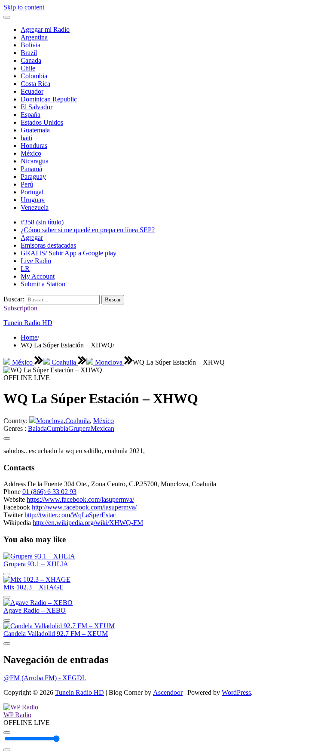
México (31, 153)
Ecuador (32, 91)
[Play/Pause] (6, 732)
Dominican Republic (49, 99)
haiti (26, 137)
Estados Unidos (42, 122)
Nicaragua (35, 161)
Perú (27, 184)
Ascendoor (168, 692)
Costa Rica (35, 83)
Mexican (102, 428)
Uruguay (33, 199)
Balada (37, 428)
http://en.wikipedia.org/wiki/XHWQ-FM (88, 522)
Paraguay (33, 176)
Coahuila (64, 362)
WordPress (236, 692)
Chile (28, 68)
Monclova (108, 362)
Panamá (31, 168)
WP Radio (17, 714)
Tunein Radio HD (27, 322)
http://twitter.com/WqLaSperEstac (70, 515)
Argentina (34, 37)
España (30, 114)
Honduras (34, 145)
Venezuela (35, 207)
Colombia (34, 76)
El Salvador (36, 106)
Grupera (79, 428)
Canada (31, 60)
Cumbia (57, 428)
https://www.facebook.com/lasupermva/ (80, 499)
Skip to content (23, 7)
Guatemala (35, 130)
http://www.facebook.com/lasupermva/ (84, 507)
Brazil (29, 52)
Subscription (20, 308)
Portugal (32, 192)
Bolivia (30, 45)
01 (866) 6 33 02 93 (49, 491)
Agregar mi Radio (45, 29)
